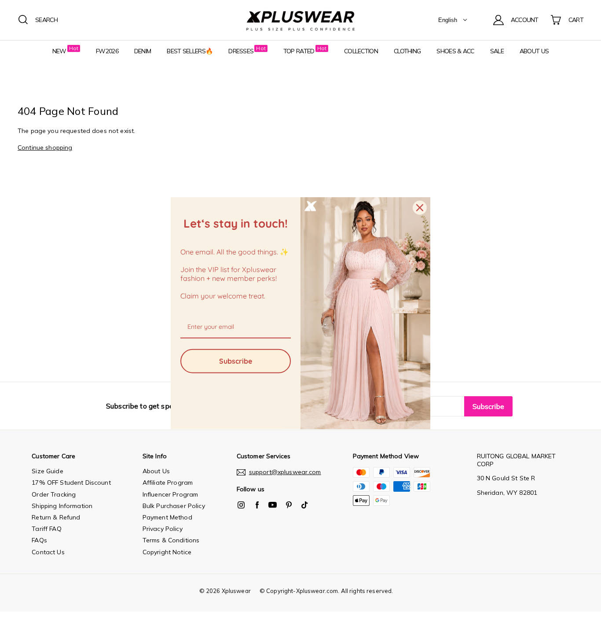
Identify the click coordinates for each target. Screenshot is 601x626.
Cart (575, 20)
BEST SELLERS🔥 (190, 51)
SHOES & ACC (455, 51)
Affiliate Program (168, 482)
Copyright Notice (167, 552)
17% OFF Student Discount (71, 482)
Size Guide (47, 471)
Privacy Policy (163, 529)
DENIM (142, 51)
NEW (59, 51)
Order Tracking (54, 494)
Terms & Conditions (171, 540)
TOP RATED (299, 51)
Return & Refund (56, 517)
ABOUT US (534, 51)
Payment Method (167, 517)
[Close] (419, 207)
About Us (156, 471)
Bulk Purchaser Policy (174, 506)
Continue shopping (45, 147)
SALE (497, 51)
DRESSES (240, 51)
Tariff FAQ (46, 529)
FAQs (39, 540)
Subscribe (235, 360)
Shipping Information (62, 506)
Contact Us (48, 552)
